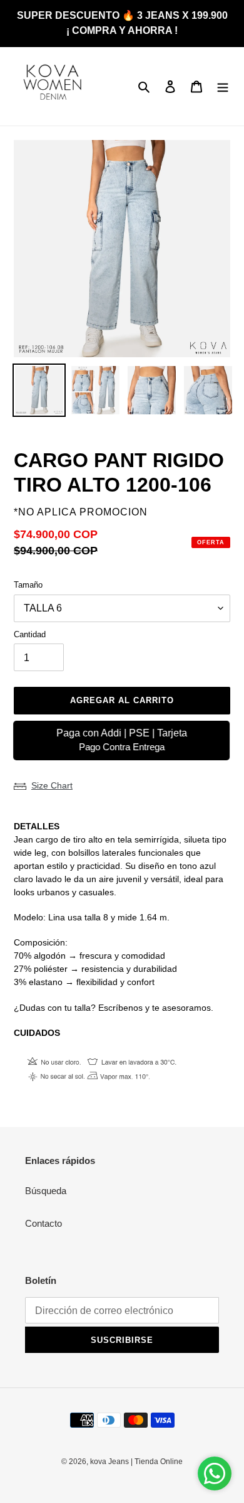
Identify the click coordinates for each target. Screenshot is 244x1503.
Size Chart (52, 785)
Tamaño (28, 585)
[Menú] (223, 86)
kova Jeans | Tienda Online (136, 1461)
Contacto (43, 1223)
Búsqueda (45, 1190)
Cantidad (30, 634)
